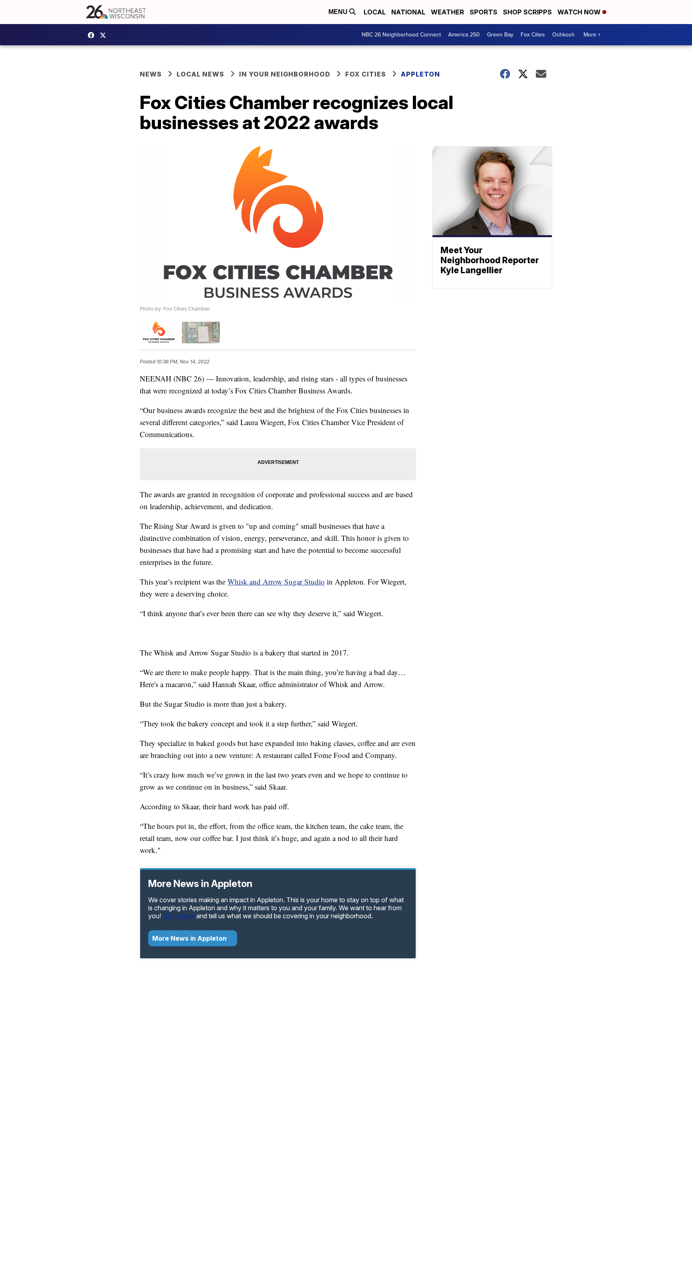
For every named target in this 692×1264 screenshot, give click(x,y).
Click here (179, 916)
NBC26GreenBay (93, 35)
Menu (338, 11)
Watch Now (579, 12)
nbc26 (105, 35)
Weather (447, 12)
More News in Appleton (190, 938)
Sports (483, 12)
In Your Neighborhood (284, 74)
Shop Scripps (527, 12)
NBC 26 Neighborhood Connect (401, 34)
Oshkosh (563, 34)
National (408, 12)
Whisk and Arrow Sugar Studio (276, 582)
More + (592, 34)
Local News (200, 74)
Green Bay (500, 34)
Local (375, 12)
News (151, 74)
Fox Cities (533, 34)
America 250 (464, 34)
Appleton (420, 74)
